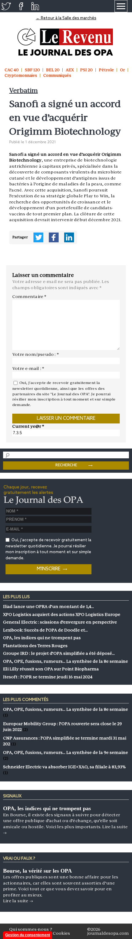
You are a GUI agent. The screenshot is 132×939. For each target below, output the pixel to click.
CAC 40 (12, 70)
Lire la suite (18, 900)
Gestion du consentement (27, 935)
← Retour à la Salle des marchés (66, 18)
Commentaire (29, 296)
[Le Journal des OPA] (66, 42)
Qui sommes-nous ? (30, 929)
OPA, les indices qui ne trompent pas (47, 808)
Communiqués (57, 75)
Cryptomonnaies (21, 75)
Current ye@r (28, 426)
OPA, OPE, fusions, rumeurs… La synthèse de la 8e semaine (65, 709)
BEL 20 (53, 70)
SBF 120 (32, 70)
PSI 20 (86, 70)
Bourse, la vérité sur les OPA (37, 871)
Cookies (61, 933)
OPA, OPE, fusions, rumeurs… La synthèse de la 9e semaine (65, 752)
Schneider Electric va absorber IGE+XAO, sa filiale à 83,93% (64, 766)
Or (122, 70)
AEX (70, 70)
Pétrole (106, 70)
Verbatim (23, 90)
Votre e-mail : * (28, 368)
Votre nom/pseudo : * (35, 354)
